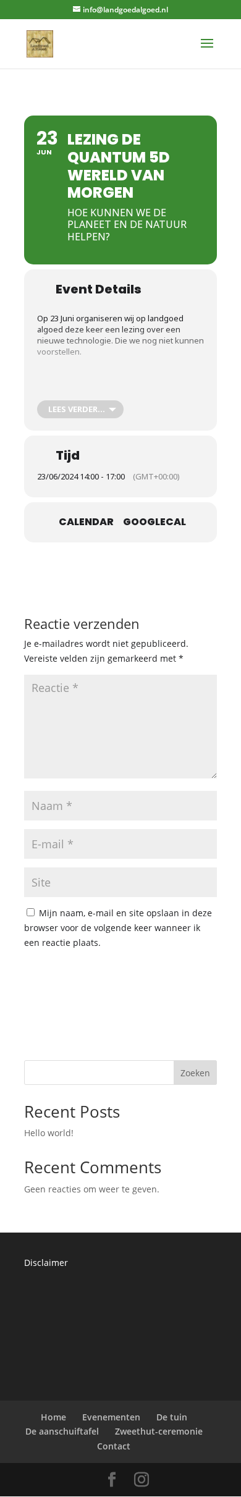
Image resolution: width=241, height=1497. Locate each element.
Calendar (86, 522)
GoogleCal (154, 522)
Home (53, 1417)
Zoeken (195, 1073)
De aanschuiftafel (62, 1431)
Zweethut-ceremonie (159, 1431)
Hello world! (49, 1133)
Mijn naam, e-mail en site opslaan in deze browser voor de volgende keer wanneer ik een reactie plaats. (118, 927)
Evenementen (111, 1417)
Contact (113, 1446)
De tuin (171, 1417)
